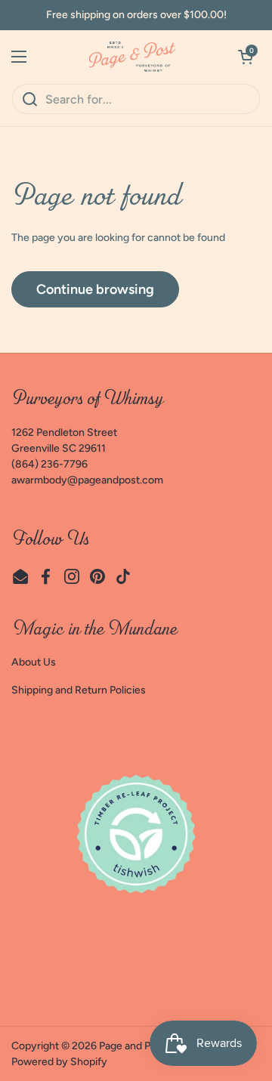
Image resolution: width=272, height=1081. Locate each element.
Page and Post (132, 1045)
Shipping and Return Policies (78, 690)
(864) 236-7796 (49, 464)
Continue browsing (95, 289)
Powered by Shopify (59, 1061)
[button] (245, 57)
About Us (33, 662)
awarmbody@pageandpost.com (87, 480)
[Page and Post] (132, 57)
